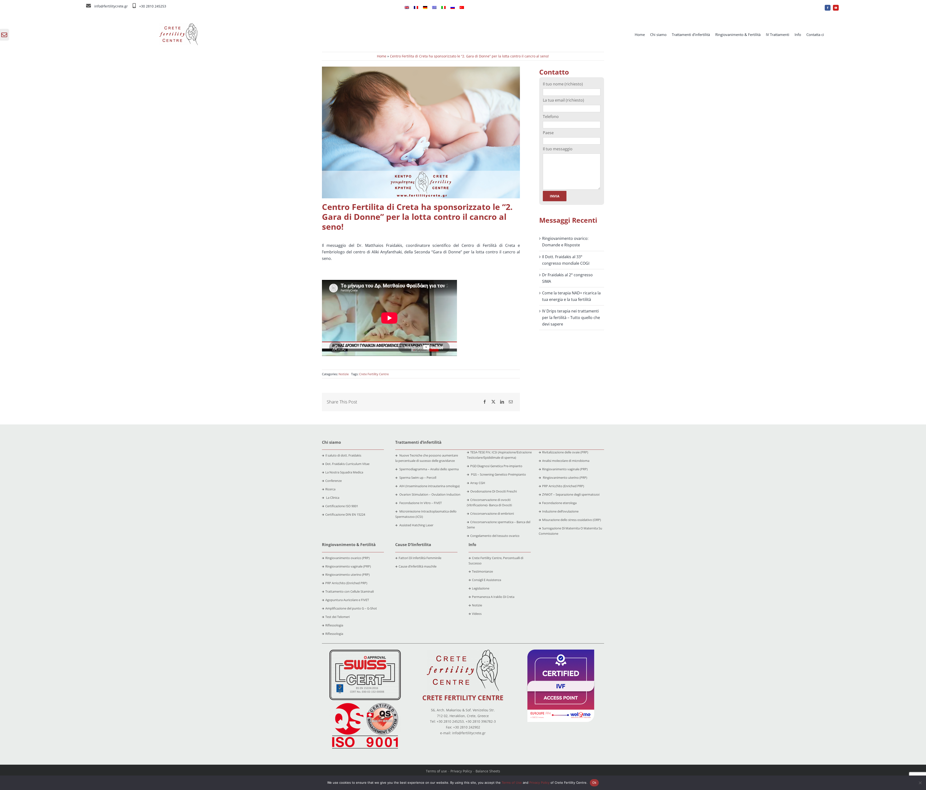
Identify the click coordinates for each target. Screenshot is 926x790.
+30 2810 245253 (152, 6)
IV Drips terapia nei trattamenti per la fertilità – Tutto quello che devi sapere (571, 317)
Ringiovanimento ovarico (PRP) (347, 558)
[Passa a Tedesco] (425, 7)
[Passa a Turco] (462, 7)
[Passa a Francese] (416, 7)
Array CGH (477, 483)
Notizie (344, 374)
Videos (477, 613)
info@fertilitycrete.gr (111, 6)
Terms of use (436, 771)
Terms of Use (512, 782)
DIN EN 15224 (355, 514)
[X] (493, 402)
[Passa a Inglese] (407, 7)
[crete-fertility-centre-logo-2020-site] (178, 25)
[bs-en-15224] (365, 651)
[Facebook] (484, 402)
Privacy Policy (461, 771)
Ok (594, 782)
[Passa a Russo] (452, 7)
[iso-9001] (365, 703)
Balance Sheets (488, 771)
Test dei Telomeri (337, 617)
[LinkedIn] (502, 402)
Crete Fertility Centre (374, 374)
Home (381, 56)
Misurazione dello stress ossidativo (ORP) (571, 520)
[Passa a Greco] (434, 7)
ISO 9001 (352, 506)
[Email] (510, 402)
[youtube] (836, 8)
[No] (920, 782)
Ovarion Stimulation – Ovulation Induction (429, 494)
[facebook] (828, 8)
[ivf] (561, 651)
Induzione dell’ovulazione (560, 511)
